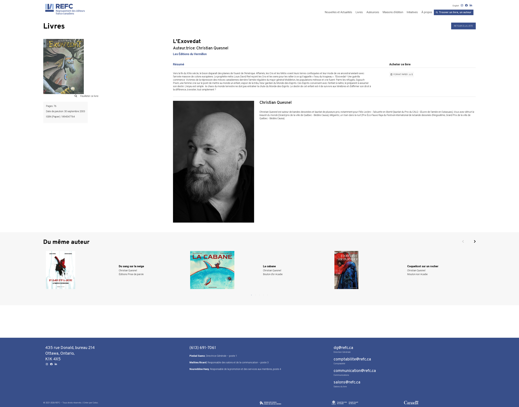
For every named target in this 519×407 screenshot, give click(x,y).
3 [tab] (259, 295)
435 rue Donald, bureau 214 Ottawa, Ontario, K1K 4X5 (70, 353)
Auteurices (372, 12)
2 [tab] (255, 295)
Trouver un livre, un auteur (455, 12)
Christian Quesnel (212, 48)
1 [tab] (251, 295)
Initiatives (412, 12)
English (456, 5)
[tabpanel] (115, 270)
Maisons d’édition (393, 12)
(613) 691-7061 (202, 347)
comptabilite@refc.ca (352, 359)
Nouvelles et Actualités (338, 12)
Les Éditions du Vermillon (190, 54)
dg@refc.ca (343, 347)
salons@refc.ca (347, 382)
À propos (426, 12)
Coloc (95, 402)
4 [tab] (263, 295)
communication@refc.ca (355, 370)
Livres (359, 12)
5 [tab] (267, 295)
